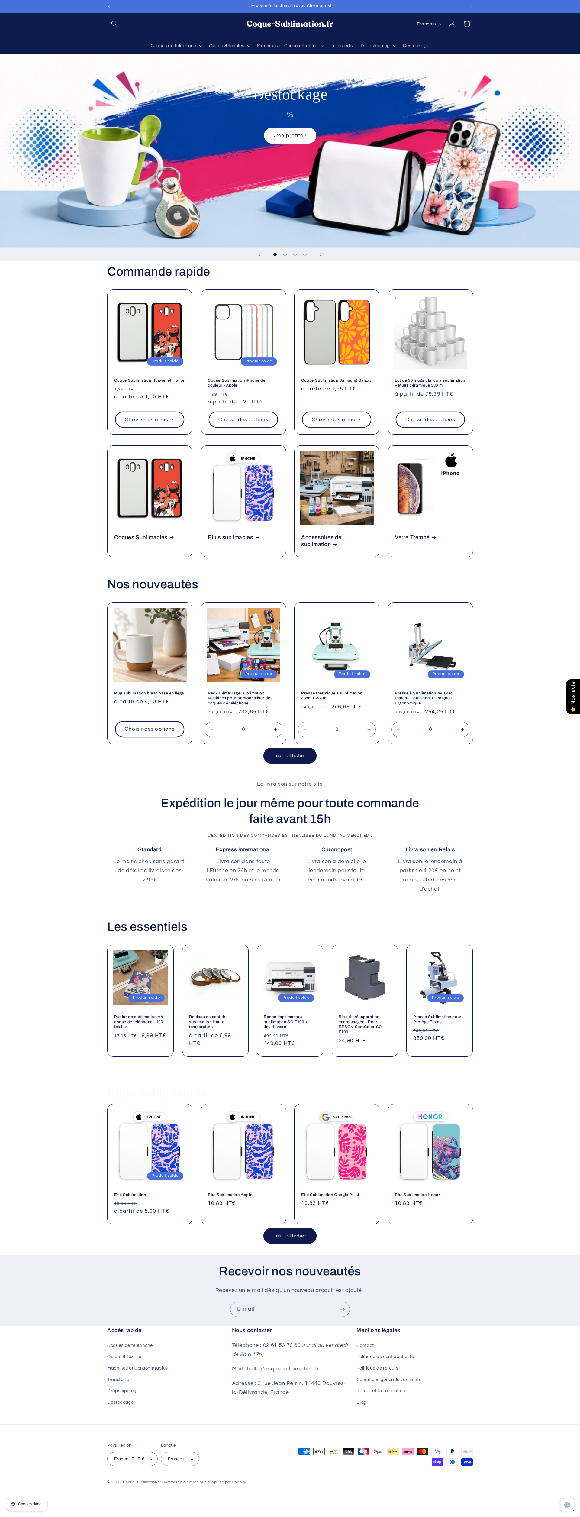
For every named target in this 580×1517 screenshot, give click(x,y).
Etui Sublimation (130, 1195)
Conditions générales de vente (388, 1379)
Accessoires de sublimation (321, 540)
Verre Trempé (412, 537)
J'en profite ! (290, 135)
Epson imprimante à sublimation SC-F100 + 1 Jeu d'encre (287, 1021)
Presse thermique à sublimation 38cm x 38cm (331, 695)
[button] (114, 24)
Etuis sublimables (230, 537)
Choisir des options (150, 419)
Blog (361, 1401)
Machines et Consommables (137, 1367)
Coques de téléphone (130, 1345)
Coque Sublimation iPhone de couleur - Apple (236, 382)
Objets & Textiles (124, 1356)
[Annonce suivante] (471, 6)
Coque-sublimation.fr (142, 1482)
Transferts (118, 1379)
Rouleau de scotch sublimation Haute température (207, 1021)
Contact (365, 1345)
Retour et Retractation (380, 1390)
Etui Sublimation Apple (230, 1195)
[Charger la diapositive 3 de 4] (295, 254)
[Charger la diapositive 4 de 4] (305, 254)
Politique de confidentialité (385, 1356)
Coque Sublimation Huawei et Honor (149, 380)
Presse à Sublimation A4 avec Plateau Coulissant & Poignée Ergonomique (424, 698)
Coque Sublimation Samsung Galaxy (336, 380)
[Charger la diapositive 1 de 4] (275, 254)
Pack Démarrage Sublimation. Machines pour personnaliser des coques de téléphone (240, 698)
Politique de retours (377, 1367)
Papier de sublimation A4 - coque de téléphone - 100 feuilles (140, 1021)
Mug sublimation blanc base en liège (149, 693)
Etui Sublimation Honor (417, 1195)
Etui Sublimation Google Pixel (330, 1195)
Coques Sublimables (140, 537)
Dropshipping (122, 1390)
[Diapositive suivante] (320, 254)
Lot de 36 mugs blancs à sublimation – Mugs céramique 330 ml (430, 382)
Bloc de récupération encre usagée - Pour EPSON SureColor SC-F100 (361, 1024)
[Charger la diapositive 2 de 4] (285, 254)
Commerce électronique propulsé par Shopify (204, 1482)
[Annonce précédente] (109, 6)
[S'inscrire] (342, 1309)
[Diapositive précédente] (259, 254)
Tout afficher (289, 755)
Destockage (120, 1401)
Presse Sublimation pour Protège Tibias (437, 1019)
